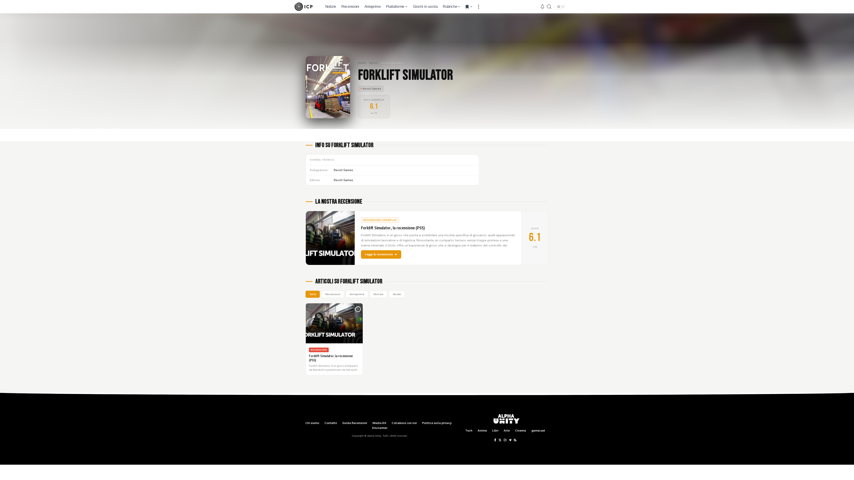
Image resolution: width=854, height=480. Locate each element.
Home (362, 63)
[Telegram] (510, 440)
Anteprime (357, 294)
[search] (549, 6)
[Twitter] (500, 440)
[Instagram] (505, 440)
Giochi (373, 63)
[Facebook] (495, 440)
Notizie (378, 294)
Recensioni (332, 294)
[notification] (542, 6)
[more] (478, 6)
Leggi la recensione (379, 254)
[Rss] (515, 440)
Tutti (312, 294)
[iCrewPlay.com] (303, 6)
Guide (397, 294)
